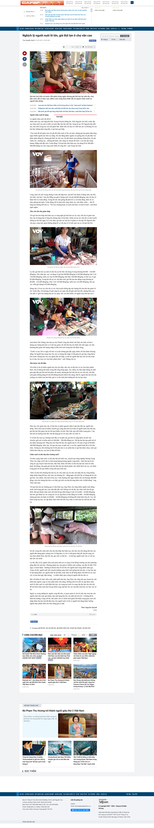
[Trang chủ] (18, 28)
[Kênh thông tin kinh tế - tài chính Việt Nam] (42, 3)
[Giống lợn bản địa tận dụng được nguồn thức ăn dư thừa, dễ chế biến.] (63, 525)
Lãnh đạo (122, 39)
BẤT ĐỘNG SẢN (39, 28)
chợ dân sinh (86, 628)
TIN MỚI (59, 117)
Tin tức (113, 39)
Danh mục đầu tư (30, 16)
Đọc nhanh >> (85, 7)
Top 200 (134, 794)
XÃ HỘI (22, 28)
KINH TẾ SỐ (93, 28)
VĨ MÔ (87, 28)
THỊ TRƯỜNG (101, 28)
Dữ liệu (124, 29)
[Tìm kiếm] (124, 36)
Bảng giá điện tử (30, 11)
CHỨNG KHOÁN (29, 28)
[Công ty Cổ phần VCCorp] (114, 801)
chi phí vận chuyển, (76, 628)
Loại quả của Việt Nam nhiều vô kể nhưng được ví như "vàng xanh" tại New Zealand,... (66, 105)
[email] (25, 64)
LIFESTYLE (114, 28)
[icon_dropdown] (132, 2)
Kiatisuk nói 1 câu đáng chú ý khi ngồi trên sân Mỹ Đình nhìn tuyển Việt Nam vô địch (34, 682)
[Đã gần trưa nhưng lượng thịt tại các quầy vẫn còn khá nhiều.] (63, 317)
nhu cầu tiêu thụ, (51, 628)
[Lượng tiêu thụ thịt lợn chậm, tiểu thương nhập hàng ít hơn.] (63, 246)
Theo (63, 614)
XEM (92, 635)
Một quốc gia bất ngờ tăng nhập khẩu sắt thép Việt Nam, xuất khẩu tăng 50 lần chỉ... (65, 111)
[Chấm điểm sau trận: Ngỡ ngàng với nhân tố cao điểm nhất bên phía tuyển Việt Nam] (85, 645)
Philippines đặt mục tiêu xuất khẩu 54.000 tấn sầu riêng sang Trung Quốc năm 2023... (63, 108)
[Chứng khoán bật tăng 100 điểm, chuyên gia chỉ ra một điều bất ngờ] (59, 748)
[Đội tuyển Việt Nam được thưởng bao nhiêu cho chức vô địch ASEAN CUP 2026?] (34, 645)
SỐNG (107, 28)
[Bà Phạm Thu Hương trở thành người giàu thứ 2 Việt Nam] (59, 671)
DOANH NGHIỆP (49, 28)
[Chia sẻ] (25, 59)
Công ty (105, 39)
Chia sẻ (93, 40)
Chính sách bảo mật (29, 822)
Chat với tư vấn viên (81, 810)
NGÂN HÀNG (58, 28)
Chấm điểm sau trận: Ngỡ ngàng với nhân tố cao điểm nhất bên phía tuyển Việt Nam (84, 656)
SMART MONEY (67, 28)
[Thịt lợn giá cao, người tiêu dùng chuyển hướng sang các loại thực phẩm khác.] (63, 400)
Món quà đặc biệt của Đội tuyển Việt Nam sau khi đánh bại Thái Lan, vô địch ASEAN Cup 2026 (59, 656)
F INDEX (130, 29)
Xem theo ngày (55, 635)
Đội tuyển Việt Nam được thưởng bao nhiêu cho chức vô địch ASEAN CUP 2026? (34, 656)
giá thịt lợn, (41, 628)
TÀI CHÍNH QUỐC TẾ (79, 28)
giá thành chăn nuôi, (63, 628)
